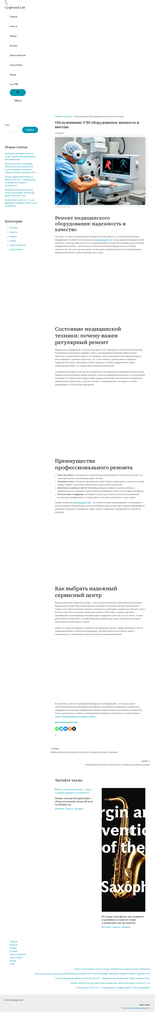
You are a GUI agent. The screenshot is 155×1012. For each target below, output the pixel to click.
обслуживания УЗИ (103, 240)
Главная (13, 16)
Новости (13, 26)
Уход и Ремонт (16, 65)
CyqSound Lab (15, 7)
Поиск (7, 125)
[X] (74, 729)
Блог (20, 101)
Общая (13, 74)
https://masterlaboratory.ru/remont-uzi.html (75, 716)
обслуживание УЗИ (82, 502)
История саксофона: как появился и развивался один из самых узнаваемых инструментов (123, 920)
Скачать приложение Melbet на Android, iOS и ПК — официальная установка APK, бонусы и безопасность (102, 978)
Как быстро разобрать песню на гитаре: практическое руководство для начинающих (20, 156)
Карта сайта (144, 1005)
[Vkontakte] (65, 729)
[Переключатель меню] (18, 92)
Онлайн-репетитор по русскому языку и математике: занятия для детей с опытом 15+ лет (20, 193)
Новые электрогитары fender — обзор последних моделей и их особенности (74, 801)
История (13, 45)
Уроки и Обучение (18, 55)
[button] (16, 84)
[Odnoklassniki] (70, 729)
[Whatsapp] (57, 729)
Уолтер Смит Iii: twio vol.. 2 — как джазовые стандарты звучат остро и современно (21, 203)
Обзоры (13, 36)
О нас (12, 84)
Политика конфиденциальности (136, 1008)
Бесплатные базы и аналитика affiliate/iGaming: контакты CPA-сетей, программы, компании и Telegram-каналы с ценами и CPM (92, 973)
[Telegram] (61, 729)
